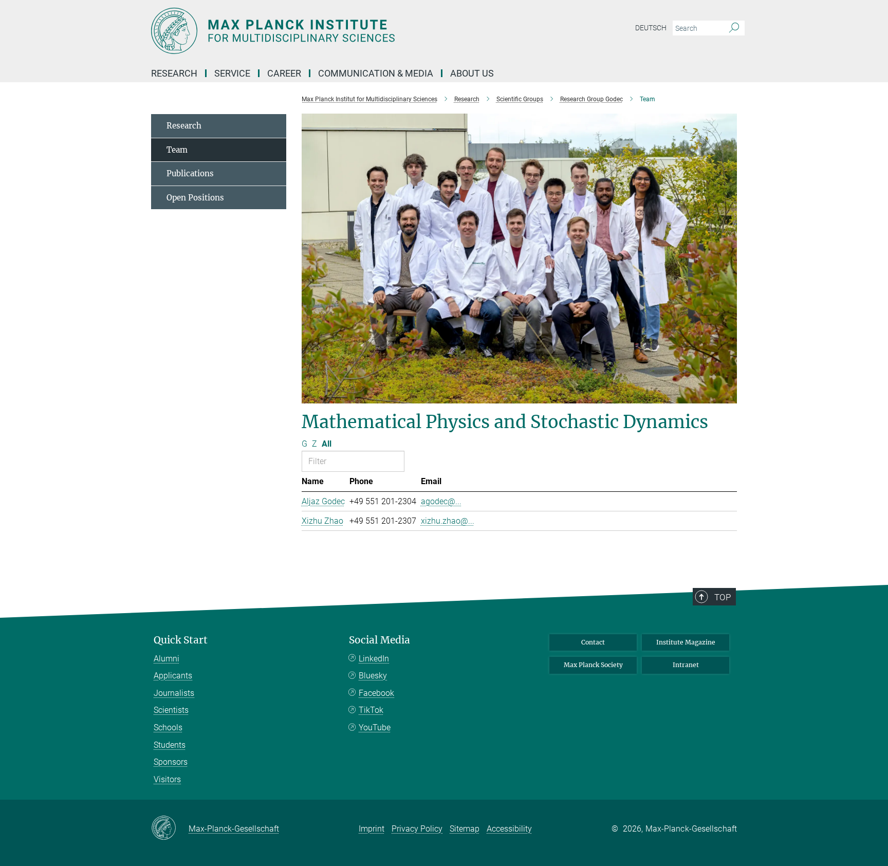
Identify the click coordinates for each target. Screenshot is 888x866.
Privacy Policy (417, 829)
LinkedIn (374, 659)
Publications (190, 173)
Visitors (167, 779)
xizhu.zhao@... (447, 521)
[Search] (734, 28)
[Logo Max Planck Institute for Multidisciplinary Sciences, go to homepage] (343, 31)
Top (722, 597)
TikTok (371, 710)
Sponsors (171, 762)
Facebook (376, 693)
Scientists (171, 710)
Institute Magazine (685, 642)
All (326, 444)
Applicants (173, 675)
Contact (593, 642)
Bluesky (373, 675)
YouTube (375, 727)
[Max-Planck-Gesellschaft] (170, 828)
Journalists (174, 693)
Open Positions (195, 197)
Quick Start (181, 640)
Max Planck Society (593, 665)
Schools (168, 727)
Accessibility (509, 829)
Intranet (686, 665)
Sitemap (464, 829)
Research (183, 126)
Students (170, 745)
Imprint (371, 829)
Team (177, 150)
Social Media (379, 640)
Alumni (166, 659)
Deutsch (651, 28)
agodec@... (441, 501)
